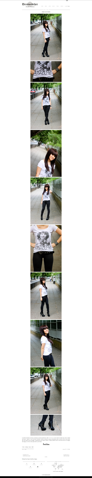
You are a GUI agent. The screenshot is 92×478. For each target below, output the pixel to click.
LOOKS (25, 449)
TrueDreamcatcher (47, 474)
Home (46, 456)
